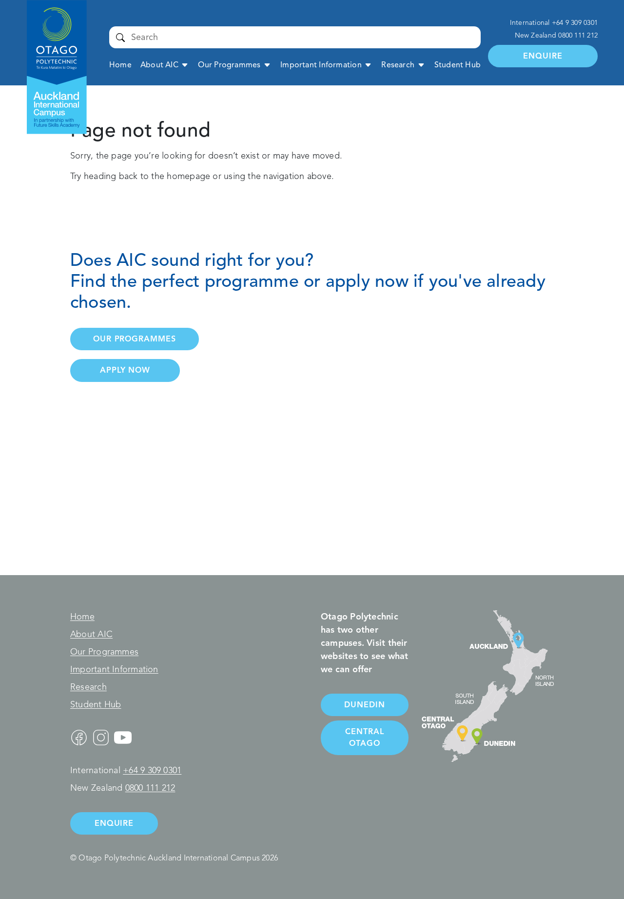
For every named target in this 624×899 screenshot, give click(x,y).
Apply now (125, 370)
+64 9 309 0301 (575, 23)
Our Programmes (229, 65)
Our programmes (134, 339)
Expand (184, 64)
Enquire (542, 56)
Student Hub (457, 65)
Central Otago (364, 737)
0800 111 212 (578, 35)
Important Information (321, 65)
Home (120, 65)
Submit (120, 37)
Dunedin (364, 704)
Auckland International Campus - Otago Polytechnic (51, 32)
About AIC (159, 65)
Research (397, 65)
